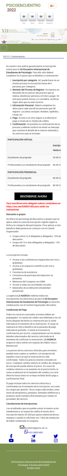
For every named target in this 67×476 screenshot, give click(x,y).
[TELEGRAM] (33, 436)
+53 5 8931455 (35, 432)
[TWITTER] (56, 436)
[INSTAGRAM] (56, 441)
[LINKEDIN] (33, 441)
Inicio (6, 56)
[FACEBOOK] (11, 436)
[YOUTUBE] (11, 441)
